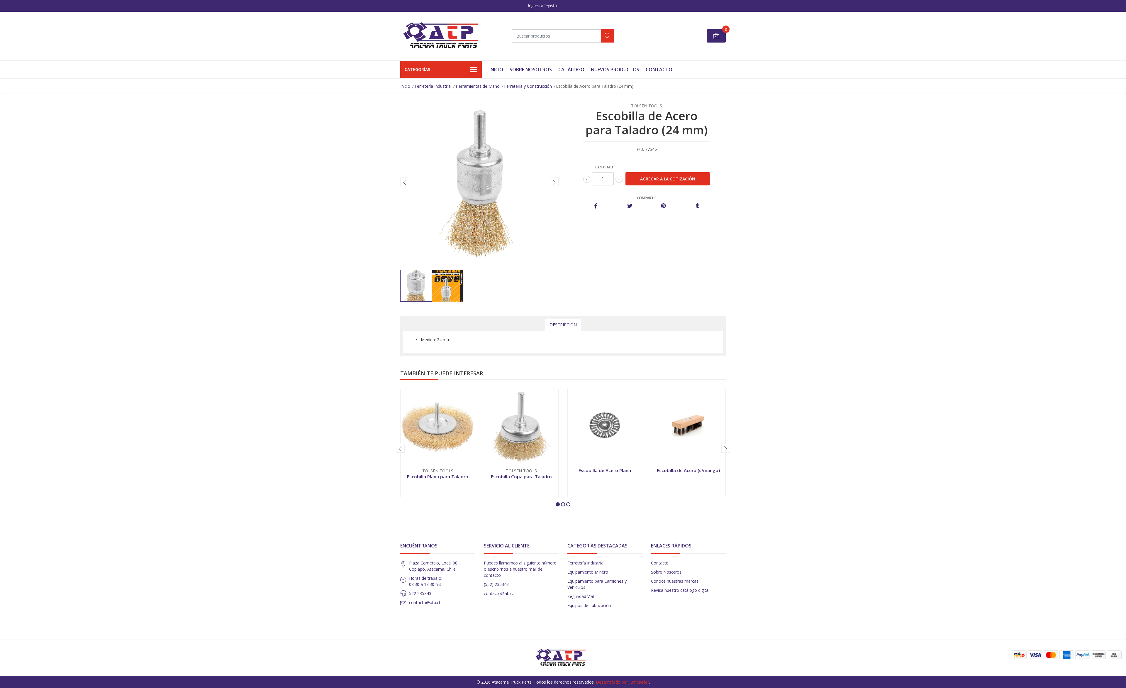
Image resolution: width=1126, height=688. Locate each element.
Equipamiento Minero (587, 572)
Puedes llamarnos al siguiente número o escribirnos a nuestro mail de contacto (520, 569)
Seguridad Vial (580, 596)
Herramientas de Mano (478, 86)
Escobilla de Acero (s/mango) (688, 470)
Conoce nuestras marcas (674, 581)
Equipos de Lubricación (589, 605)
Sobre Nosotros (531, 69)
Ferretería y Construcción (528, 86)
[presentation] (404, 182)
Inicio (496, 69)
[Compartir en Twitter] (629, 206)
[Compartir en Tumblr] (697, 206)
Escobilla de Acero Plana (605, 470)
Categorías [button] (417, 69)
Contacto (659, 69)
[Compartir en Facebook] (595, 206)
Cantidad (604, 167)
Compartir (647, 197)
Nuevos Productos (615, 69)
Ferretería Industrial (433, 86)
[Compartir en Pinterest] (663, 206)
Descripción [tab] (563, 324)
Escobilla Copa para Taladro (521, 476)
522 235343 (420, 593)
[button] (557, 504)
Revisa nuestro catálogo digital (680, 590)
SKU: (640, 149)
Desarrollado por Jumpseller (622, 682)
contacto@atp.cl (424, 602)
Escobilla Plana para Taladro (437, 476)
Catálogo (571, 69)
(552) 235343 (496, 584)
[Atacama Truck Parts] (444, 36)
